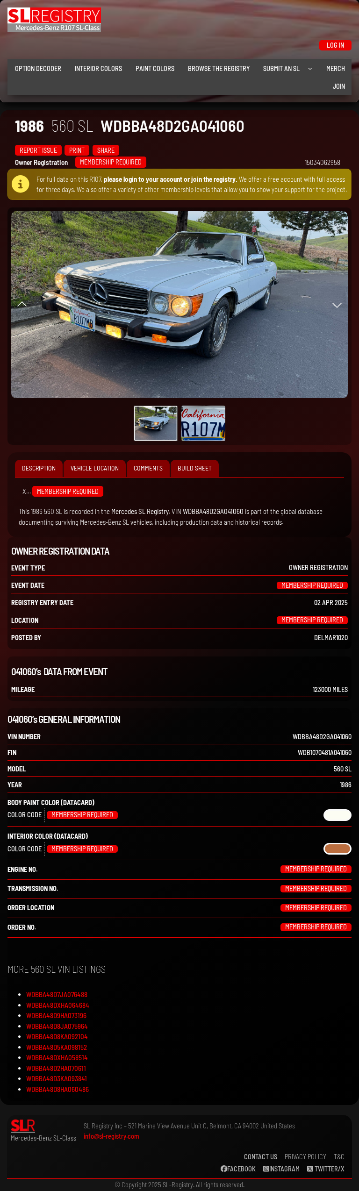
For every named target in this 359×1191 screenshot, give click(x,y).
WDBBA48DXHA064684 (57, 1005)
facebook (241, 1169)
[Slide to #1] (156, 423)
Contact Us (260, 1157)
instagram (284, 1169)
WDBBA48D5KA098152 (56, 1047)
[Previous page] (22, 304)
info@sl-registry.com (111, 1136)
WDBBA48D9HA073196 (56, 1015)
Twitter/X (329, 1169)
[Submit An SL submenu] (310, 68)
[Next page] (337, 304)
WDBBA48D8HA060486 (57, 1089)
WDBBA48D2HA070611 (56, 1068)
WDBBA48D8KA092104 (57, 1036)
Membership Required (111, 162)
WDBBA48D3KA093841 (56, 1078)
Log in (335, 45)
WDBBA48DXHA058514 (57, 1057)
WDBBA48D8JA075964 (57, 1026)
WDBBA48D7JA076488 (56, 994)
